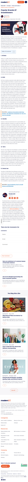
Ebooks (2, 446)
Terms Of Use (9, 473)
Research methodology (19, 455)
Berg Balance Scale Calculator (5, 436)
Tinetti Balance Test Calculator (5, 440)
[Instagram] (3, 480)
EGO (3, 77)
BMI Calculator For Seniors (19, 431)
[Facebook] (4, 480)
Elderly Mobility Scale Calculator (5, 432)
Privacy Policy (3, 473)
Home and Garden (16, 5)
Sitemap (2, 457)
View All (13, 390)
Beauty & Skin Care (18, 420)
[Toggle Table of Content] (13, 52)
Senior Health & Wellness (6, 420)
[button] (1, 220)
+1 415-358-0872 (8, 412)
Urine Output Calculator (19, 435)
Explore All (3, 425)
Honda (4, 119)
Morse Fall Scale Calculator (7, 444)
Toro (3, 147)
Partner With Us (17, 452)
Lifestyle (9, 5)
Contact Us (15, 473)
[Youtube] (1, 480)
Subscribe (20, 2)
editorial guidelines (14, 208)
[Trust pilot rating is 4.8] (24, 464)
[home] (5, 2)
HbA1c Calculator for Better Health (20, 440)
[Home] (6, 400)
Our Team (3, 452)
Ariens (4, 55)
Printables (16, 444)
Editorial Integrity (4, 455)
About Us (19, 473)
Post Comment (6, 255)
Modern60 (3, 5)
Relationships (4, 422)
